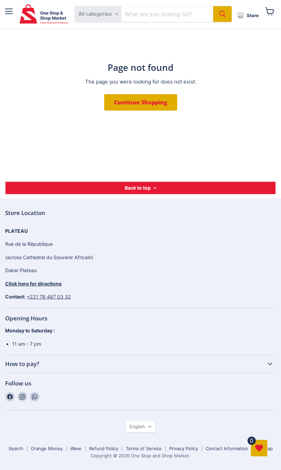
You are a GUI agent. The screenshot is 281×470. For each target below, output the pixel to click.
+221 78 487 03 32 (49, 297)
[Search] (222, 14)
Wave (76, 448)
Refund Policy (103, 448)
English (137, 426)
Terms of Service (144, 448)
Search (16, 448)
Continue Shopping (140, 102)
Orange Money (47, 448)
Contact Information (227, 448)
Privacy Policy (183, 448)
